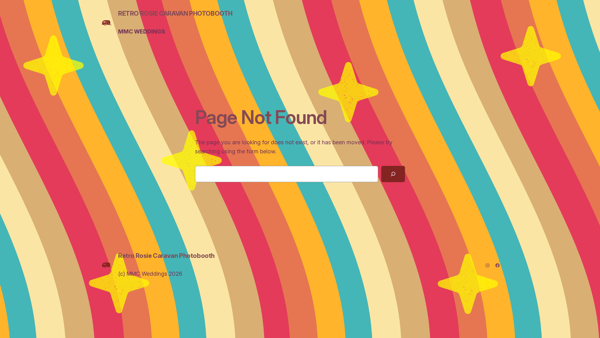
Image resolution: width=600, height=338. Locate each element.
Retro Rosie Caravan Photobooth (175, 13)
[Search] (393, 174)
